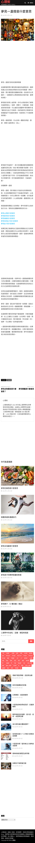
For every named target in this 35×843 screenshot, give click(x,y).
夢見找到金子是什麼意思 (9, 221)
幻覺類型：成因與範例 (20, 695)
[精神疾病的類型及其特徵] (6, 754)
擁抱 (23, 660)
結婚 (3, 665)
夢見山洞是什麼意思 (8, 213)
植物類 (27, 660)
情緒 (11, 660)
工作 (21, 658)
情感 (7, 660)
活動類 (7, 663)
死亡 (3, 663)
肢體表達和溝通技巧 (8, 517)
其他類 (25, 653)
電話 (8, 668)
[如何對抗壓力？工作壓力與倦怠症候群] (6, 734)
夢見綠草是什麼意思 (8, 216)
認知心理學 (28, 665)
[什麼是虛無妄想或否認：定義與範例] (6, 705)
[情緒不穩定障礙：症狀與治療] (6, 676)
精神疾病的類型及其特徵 (20, 753)
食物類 (16, 668)
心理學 (30, 658)
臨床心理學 (8, 665)
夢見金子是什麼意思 (8, 224)
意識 (15, 660)
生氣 (24, 663)
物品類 (9, 380)
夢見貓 (3, 658)
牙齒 (15, 663)
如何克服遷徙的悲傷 (19, 685)
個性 (17, 653)
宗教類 (12, 658)
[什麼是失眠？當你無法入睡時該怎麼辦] (6, 744)
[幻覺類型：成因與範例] (6, 695)
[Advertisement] (17, 61)
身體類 (3, 668)
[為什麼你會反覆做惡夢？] (6, 724)
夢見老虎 (30, 655)
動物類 (30, 653)
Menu (31, 3)
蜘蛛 (22, 665)
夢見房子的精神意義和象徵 (11, 575)
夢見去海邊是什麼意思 (9, 546)
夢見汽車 (19, 655)
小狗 (17, 658)
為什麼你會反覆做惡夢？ (20, 724)
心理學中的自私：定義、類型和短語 (14, 633)
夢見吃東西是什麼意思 (9, 488)
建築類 (25, 658)
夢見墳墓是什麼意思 (8, 218)
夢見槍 (13, 655)
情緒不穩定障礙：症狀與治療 (22, 675)
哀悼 (3, 655)
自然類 (14, 665)
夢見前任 (8, 655)
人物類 (12, 653)
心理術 (13, 840)
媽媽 (8, 658)
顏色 (12, 668)
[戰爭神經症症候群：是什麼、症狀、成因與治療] (6, 715)
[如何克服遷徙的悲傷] (6, 685)
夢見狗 (25, 655)
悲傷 (3, 660)
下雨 (3, 653)
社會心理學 (29, 663)
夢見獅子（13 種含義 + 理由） (12, 604)
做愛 (21, 653)
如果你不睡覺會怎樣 (19, 763)
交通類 (7, 653)
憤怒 (19, 660)
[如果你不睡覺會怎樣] (6, 763)
